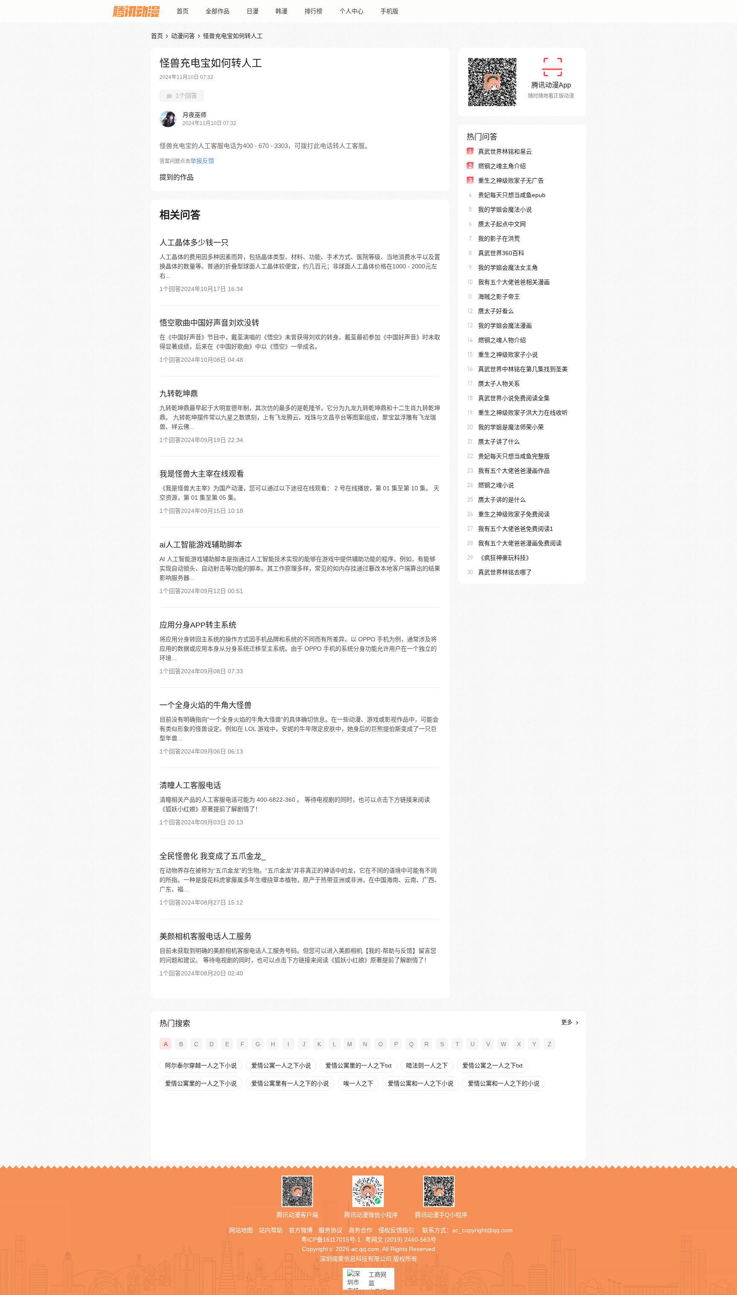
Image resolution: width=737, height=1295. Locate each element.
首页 (183, 11)
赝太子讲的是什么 (502, 499)
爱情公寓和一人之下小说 (420, 1083)
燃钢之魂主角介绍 (502, 166)
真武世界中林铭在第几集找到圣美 (523, 369)
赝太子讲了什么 (499, 441)
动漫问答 (183, 35)
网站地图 (241, 1230)
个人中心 (351, 11)
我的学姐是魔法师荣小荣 (511, 427)
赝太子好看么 (496, 311)
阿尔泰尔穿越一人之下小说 (201, 1065)
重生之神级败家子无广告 (511, 180)
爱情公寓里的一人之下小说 (201, 1083)
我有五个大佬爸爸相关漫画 (514, 282)
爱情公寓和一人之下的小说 (504, 1083)
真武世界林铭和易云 (505, 151)
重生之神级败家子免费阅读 (514, 514)
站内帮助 (271, 1230)
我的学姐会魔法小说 (505, 209)
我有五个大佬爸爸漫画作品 (514, 470)
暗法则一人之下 (427, 1065)
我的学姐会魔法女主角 (508, 267)
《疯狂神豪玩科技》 (505, 557)
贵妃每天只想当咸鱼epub (511, 195)
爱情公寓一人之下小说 (281, 1065)
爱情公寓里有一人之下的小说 (290, 1083)
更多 (567, 1022)
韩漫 (281, 11)
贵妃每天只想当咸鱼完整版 (514, 456)
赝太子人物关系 (499, 383)
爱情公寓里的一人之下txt (358, 1065)
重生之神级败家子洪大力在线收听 (523, 412)
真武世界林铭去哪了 (505, 572)
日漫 (252, 11)
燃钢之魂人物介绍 (502, 340)
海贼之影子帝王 (499, 296)
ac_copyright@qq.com (482, 1230)
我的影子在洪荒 (499, 238)
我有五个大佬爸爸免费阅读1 (515, 528)
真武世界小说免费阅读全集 (514, 398)
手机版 (389, 11)
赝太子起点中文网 (502, 224)
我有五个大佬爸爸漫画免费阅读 (520, 543)
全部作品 (217, 11)
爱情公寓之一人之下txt (492, 1065)
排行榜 (313, 11)
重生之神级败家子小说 (508, 354)
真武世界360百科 (501, 253)
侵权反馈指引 (396, 1230)
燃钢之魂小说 (496, 485)
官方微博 (301, 1230)
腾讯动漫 (136, 11)
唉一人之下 (358, 1083)
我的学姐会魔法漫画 (505, 325)
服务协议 (330, 1230)
